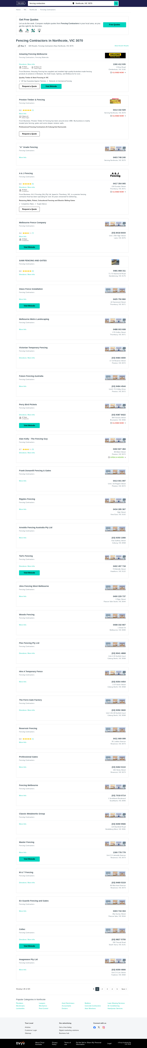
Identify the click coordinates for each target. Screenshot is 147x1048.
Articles (27, 1027)
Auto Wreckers (90, 1008)
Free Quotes (114, 25)
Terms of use (67, 1043)
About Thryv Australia (39, 1043)
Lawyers (42, 1003)
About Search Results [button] (122, 46)
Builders (88, 1003)
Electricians (20, 1006)
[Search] (116, 3)
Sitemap (28, 1033)
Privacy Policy (54, 1043)
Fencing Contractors (26, 57)
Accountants (66, 1006)
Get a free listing (65, 1027)
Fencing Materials (42, 57)
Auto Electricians (68, 1003)
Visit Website (51, 86)
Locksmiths (20, 1008)
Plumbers (19, 1003)
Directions (23, 64)
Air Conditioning (113, 1006)
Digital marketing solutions (69, 1030)
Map (22, 46)
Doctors (65, 1008)
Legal (109, 1043)
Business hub (64, 1033)
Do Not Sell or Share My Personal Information (88, 1043)
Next (123, 989)
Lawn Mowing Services (116, 1003)
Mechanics (43, 1006)
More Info (31, 64)
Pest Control (43, 1008)
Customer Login (31, 1030)
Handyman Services (115, 1008)
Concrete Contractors (93, 1006)
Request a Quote (29, 86)
